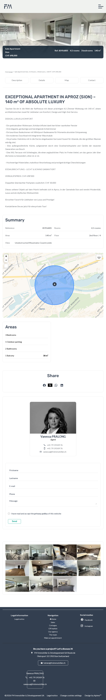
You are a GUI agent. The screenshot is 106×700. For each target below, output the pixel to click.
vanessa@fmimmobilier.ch (54, 451)
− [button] (6, 260)
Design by (92, 695)
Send (14, 521)
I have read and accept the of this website (36, 513)
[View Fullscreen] (6, 266)
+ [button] (6, 256)
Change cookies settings (71, 695)
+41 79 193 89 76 (55, 445)
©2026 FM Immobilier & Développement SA (24, 695)
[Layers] (99, 257)
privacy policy (41, 513)
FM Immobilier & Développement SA (50, 653)
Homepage (9, 72)
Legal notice (52, 695)
